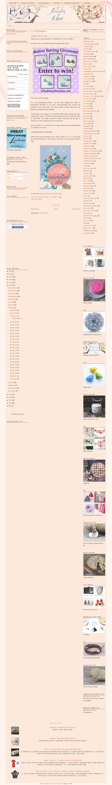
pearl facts (86, 188)
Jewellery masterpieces (90, 151)
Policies (56, 3)
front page (86, 104)
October (12, 293)
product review (88, 193)
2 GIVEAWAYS (17, 318)
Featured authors (88, 94)
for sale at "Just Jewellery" (91, 96)
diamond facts (87, 81)
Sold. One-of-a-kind (89, 211)
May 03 (14, 376)
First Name (11, 82)
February (13, 388)
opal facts (86, 178)
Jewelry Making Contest (91, 158)
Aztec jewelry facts (89, 51)
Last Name (11, 89)
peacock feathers (88, 186)
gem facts (86, 106)
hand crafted (87, 123)
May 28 (14, 313)
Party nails (86, 181)
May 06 (14, 367)
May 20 (14, 336)
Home (10, 26)
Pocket (69, 783)
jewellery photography (90, 153)
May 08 (14, 362)
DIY (84, 84)
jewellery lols (87, 146)
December (13, 288)
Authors (87, 3)
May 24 (14, 328)
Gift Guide (86, 108)
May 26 (14, 322)
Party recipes (87, 183)
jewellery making (88, 148)
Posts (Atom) (44, 213)
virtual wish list (88, 225)
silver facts (86, 208)
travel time (86, 220)
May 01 (14, 379)
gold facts (86, 118)
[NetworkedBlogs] (18, 224)
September (13, 296)
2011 (10, 400)
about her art (69, 137)
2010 (10, 403)
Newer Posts (35, 209)
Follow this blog (18, 227)
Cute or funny (87, 79)
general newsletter (14, 101)
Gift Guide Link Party (90, 111)
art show (86, 49)
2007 (10, 406)
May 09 (14, 359)
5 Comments (54, 197)
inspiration (86, 128)
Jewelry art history (89, 156)
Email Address (17, 76)
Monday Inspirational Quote (62, 727)
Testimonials (44, 3)
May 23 (14, 330)
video (85, 223)
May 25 (14, 325)
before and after (88, 59)
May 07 (14, 364)
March (12, 385)
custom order (87, 76)
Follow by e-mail (27, 3)
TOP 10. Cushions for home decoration (63, 749)
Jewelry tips (87, 163)
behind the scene (88, 61)
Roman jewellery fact (90, 198)
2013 (10, 394)
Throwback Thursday (90, 216)
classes (85, 69)
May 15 (14, 347)
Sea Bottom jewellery (90, 206)
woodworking (87, 233)
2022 (10, 274)
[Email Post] (60, 197)
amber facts (87, 41)
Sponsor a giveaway (71, 3)
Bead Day (86, 54)
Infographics (87, 126)
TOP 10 (85, 218)
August (12, 299)
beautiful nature (88, 56)
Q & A (85, 196)
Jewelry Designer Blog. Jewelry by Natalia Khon (52, 783)
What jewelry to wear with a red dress (62, 760)
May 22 (14, 333)
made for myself (88, 168)
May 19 (14, 339)
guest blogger (87, 121)
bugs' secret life (88, 66)
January (12, 391)
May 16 (14, 345)
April (11, 382)
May (11, 308)
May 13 (14, 350)
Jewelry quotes (88, 161)
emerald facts (87, 89)
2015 (10, 282)
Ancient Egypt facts (89, 44)
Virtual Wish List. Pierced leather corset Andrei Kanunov (62, 771)
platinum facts (87, 191)
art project (86, 46)
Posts (11, 174)
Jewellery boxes (88, 141)
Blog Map (13, 3)
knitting (85, 166)
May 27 (14, 316)
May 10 (14, 356)
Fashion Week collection (91, 91)
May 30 (14, 310)
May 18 (14, 342)
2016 (10, 280)
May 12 (14, 353)
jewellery (86, 138)
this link (42, 125)
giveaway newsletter (15, 98)
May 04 (14, 373)
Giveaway (39, 199)
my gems (86, 173)
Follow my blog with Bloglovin (16, 189)
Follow (9, 43)
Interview (86, 136)
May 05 (14, 370)
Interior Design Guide (90, 133)
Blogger (21, 414)
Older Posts (76, 209)
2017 (10, 277)
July (11, 302)
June (11, 305)
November (13, 291)
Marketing (86, 171)
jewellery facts (87, 143)
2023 (10, 271)
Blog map (86, 64)
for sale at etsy (88, 99)
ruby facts (86, 201)
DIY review (86, 86)
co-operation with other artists (92, 71)
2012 (10, 397)
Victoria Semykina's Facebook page (50, 193)
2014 (10, 285)
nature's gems (87, 176)
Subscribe (86, 213)
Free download (88, 101)
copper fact (86, 74)
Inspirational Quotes (89, 131)
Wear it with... (87, 228)
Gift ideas (86, 114)
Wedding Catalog (88, 230)
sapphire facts (87, 203)
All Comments (14, 178)
